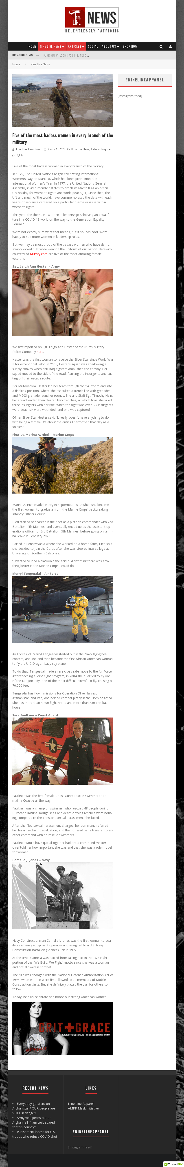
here (40, 351)
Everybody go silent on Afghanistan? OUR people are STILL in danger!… (33, 1108)
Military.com (39, 254)
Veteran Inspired (101, 149)
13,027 (20, 155)
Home (32, 46)
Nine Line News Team (29, 149)
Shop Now (130, 46)
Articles (74, 46)
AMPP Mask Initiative (83, 1108)
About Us (109, 46)
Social (93, 46)
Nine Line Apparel (81, 1103)
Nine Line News (50, 46)
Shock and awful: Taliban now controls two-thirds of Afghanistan (88, 55)
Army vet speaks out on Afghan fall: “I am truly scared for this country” (33, 1122)
